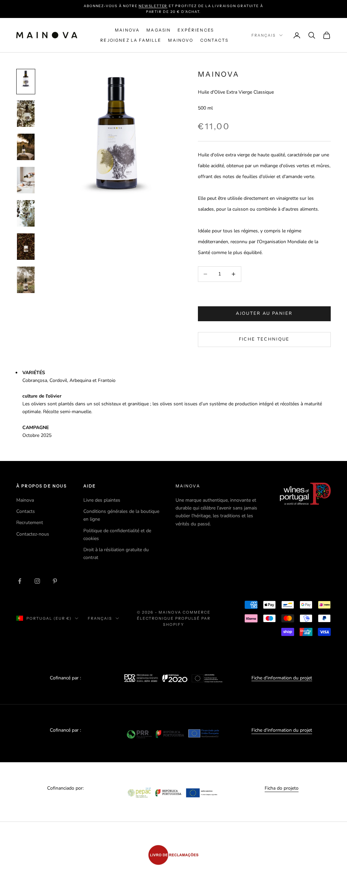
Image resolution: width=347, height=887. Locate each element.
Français (263, 35)
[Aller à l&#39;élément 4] (25, 180)
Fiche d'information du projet (281, 678)
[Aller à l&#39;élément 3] (25, 147)
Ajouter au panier (264, 313)
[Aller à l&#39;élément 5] (25, 213)
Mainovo (180, 40)
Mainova (127, 30)
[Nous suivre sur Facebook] (19, 581)
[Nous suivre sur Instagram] (37, 581)
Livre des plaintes (101, 500)
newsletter (153, 6)
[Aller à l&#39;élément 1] (25, 82)
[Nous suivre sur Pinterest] (55, 581)
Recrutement (29, 522)
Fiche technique (264, 339)
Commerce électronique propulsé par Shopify (173, 618)
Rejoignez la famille (130, 40)
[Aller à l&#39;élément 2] (25, 114)
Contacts (214, 40)
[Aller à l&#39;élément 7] (25, 280)
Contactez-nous (32, 534)
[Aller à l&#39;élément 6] (25, 247)
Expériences (196, 30)
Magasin (158, 30)
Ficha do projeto (282, 788)
